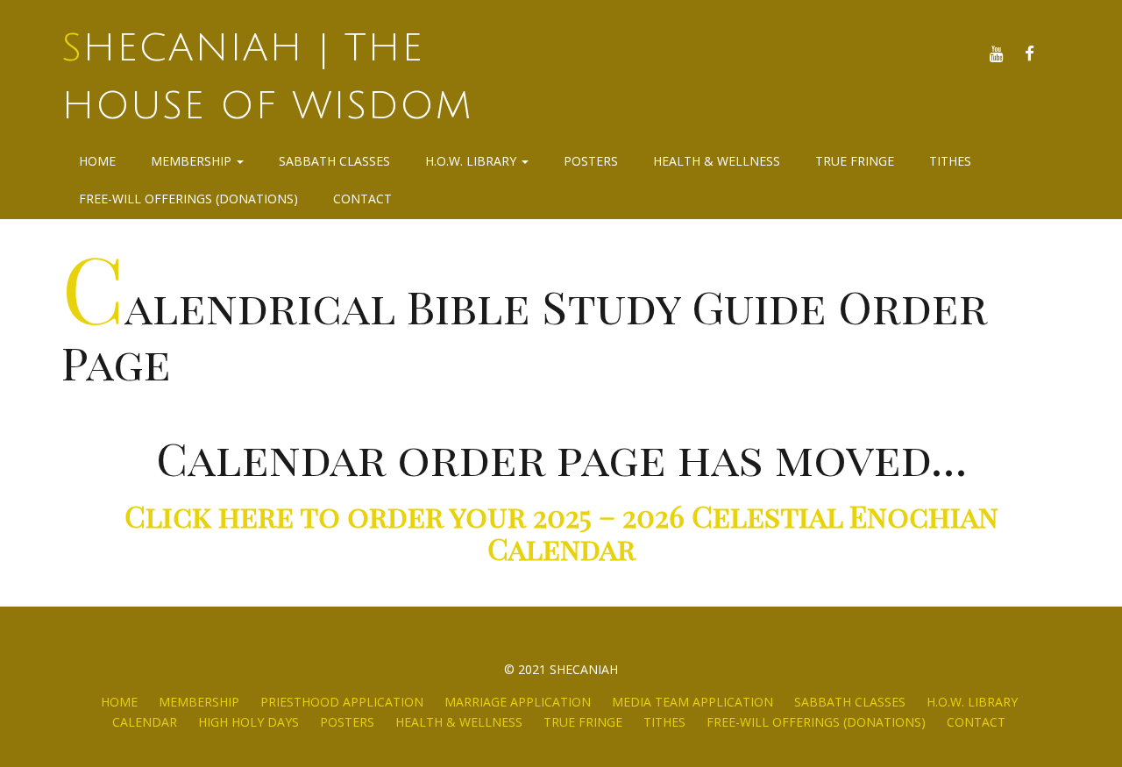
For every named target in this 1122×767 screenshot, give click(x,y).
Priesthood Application (341, 701)
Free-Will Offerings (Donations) (188, 198)
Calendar (144, 722)
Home (97, 161)
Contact (362, 198)
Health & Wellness (716, 161)
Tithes (950, 161)
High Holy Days (248, 722)
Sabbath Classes (334, 161)
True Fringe (854, 161)
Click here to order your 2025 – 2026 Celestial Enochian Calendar (561, 531)
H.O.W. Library (472, 161)
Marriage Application (517, 701)
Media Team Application (692, 701)
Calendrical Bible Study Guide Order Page (524, 333)
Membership (193, 161)
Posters (591, 161)
